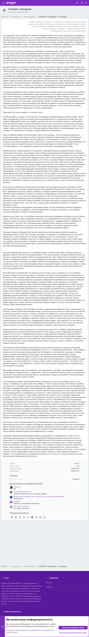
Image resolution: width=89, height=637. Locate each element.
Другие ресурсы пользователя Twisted (26, 484)
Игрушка (17, 487)
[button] (3, 3)
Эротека (49, 587)
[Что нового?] (86, 3)
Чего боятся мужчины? (22, 492)
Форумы (49, 582)
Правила (17, 501)
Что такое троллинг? (22, 506)
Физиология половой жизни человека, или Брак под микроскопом (39, 496)
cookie (33, 624)
